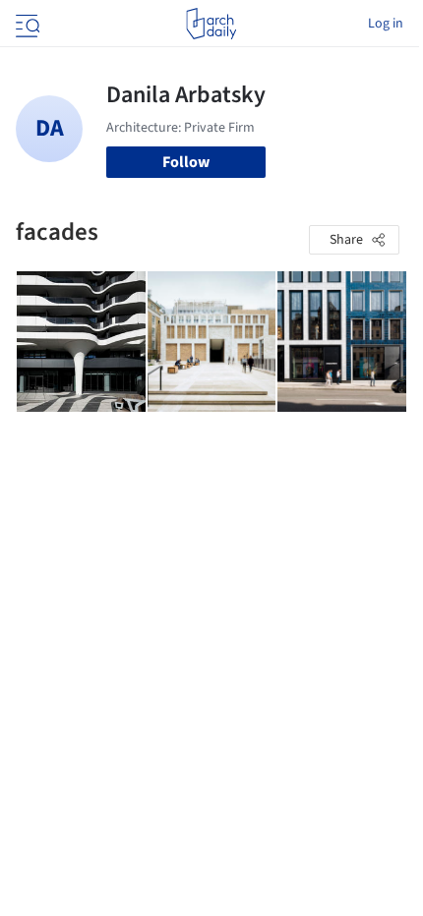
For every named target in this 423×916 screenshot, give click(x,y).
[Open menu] (25, 23)
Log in (385, 23)
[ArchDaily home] (211, 23)
